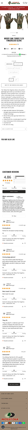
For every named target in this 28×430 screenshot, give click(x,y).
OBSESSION (9, 64)
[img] (21, 197)
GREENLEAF (18, 64)
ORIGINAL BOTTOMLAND (13, 68)
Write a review (14, 191)
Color (14, 61)
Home (13, 35)
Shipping (9, 56)
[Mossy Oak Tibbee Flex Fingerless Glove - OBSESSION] (2, 163)
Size (14, 76)
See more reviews (14, 384)
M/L (11, 79)
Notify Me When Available (14, 85)
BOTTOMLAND (14, 72)
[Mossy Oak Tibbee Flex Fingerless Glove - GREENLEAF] (3, 163)
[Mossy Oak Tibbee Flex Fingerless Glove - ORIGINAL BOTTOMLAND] (5, 163)
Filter (15, 216)
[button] (20, 176)
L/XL (16, 79)
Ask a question (7, 129)
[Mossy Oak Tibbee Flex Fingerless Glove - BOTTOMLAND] (7, 163)
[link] (14, 44)
